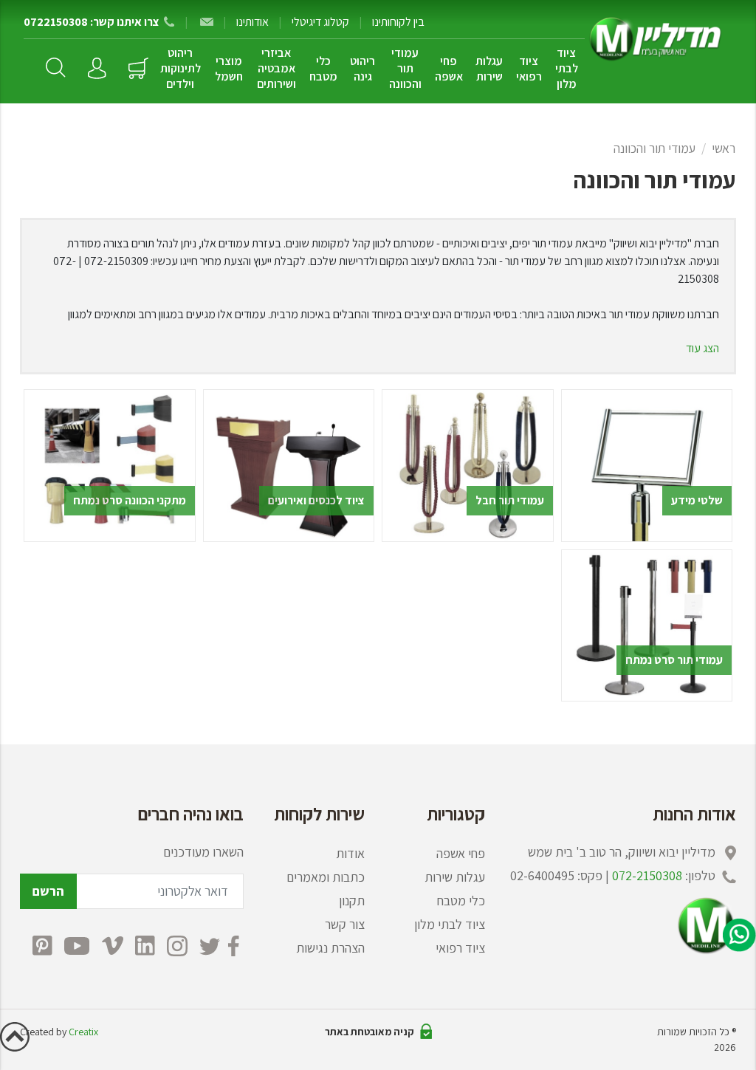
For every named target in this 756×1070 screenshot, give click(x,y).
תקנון (352, 900)
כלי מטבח (323, 68)
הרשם (48, 890)
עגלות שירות (489, 68)
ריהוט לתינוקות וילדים (180, 68)
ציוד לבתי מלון (566, 68)
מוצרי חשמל (229, 68)
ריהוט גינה (362, 68)
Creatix (83, 1031)
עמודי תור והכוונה (405, 68)
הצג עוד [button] (702, 348)
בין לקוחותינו (398, 22)
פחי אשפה (449, 68)
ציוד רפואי (529, 68)
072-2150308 (647, 875)
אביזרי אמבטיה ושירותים (276, 68)
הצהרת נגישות (330, 947)
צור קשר (345, 924)
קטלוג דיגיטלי (320, 22)
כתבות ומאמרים (325, 876)
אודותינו (252, 22)
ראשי (723, 148)
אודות (350, 853)
